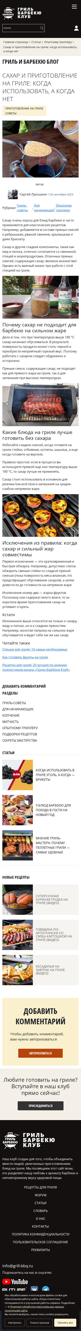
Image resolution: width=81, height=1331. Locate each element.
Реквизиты (40, 1250)
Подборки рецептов (19, 734)
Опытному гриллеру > (59, 42)
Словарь (40, 1211)
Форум (40, 1195)
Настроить (14, 1322)
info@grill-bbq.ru (17, 1265)
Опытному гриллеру (64, 207)
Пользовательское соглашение (40, 1242)
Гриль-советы (22, 207)
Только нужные (39, 1322)
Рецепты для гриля (40, 1187)
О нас (40, 1218)
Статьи (40, 1203)
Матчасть (10, 722)
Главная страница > (16, 42)
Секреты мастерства (19, 740)
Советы (11, 113)
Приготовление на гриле (24, 108)
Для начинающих (44, 207)
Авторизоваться (40, 1053)
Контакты (40, 1226)
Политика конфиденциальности (40, 1234)
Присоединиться (40, 1106)
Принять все (65, 1322)
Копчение (10, 715)
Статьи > (37, 42)
